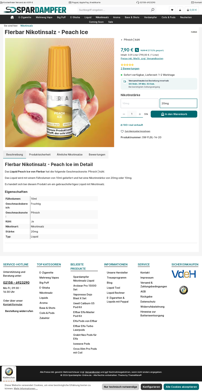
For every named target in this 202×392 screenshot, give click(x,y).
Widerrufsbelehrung (152, 306)
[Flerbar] (194, 33)
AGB (143, 291)
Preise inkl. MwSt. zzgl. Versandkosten (142, 58)
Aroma (43, 302)
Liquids (43, 297)
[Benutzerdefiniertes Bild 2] (184, 291)
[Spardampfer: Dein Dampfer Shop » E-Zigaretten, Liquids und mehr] (12, 17)
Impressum (147, 277)
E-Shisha (44, 287)
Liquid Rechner (116, 292)
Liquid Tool (113, 287)
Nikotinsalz (46, 292)
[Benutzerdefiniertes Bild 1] (184, 276)
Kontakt (198, 2)
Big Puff (44, 282)
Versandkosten (92, 372)
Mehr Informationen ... (26, 388)
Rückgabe (146, 296)
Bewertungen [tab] (97, 154)
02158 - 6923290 (16, 282)
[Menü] (14, 368)
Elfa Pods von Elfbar (85, 321)
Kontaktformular (12, 304)
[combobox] (113, 10)
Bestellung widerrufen (17, 311)
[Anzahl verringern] (124, 114)
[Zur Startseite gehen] (34, 10)
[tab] (14, 154)
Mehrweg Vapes (49, 277)
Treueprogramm (116, 277)
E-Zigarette (46, 272)
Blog (109, 282)
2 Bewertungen (130, 68)
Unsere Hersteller (117, 272)
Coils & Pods (46, 313)
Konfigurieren (151, 386)
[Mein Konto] (180, 10)
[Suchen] (152, 10)
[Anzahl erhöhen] (140, 114)
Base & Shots (47, 307)
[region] (60, 92)
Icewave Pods (81, 343)
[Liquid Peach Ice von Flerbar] (59, 92)
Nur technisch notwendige (120, 386)
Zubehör (44, 318)
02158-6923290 (147, 2)
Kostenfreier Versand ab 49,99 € (18, 2)
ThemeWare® (135, 375)
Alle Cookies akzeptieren (181, 386)
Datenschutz (147, 301)
